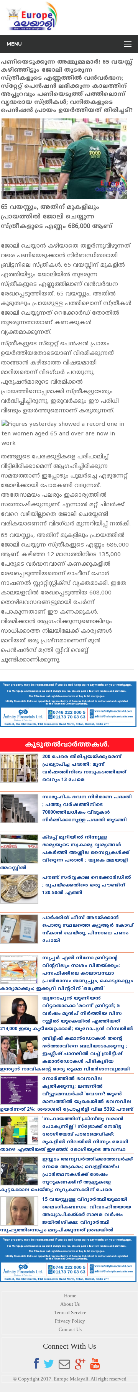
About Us (70, 1304)
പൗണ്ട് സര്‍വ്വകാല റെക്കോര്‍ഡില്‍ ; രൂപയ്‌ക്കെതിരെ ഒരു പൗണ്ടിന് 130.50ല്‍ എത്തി (86, 885)
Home (70, 1295)
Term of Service (70, 1312)
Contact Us (70, 1329)
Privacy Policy (70, 1321)
